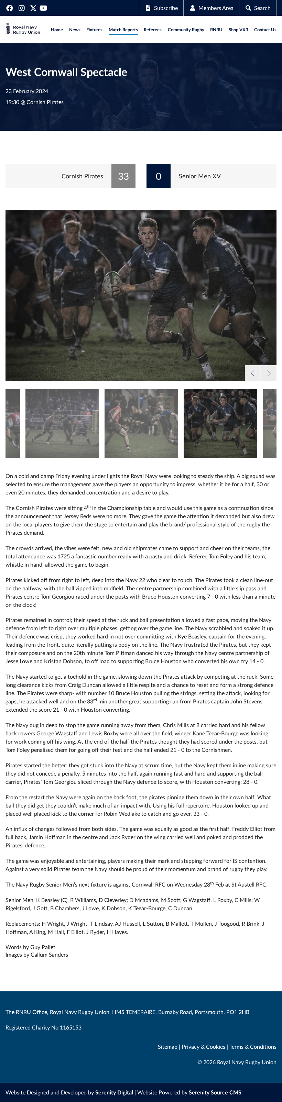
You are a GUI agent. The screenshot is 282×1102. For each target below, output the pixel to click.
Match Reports (123, 29)
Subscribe (166, 7)
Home (57, 29)
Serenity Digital (114, 1092)
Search (262, 7)
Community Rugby (186, 29)
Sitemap (167, 1046)
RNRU (216, 29)
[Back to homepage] (23, 29)
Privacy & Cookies (203, 1046)
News (74, 29)
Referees (153, 29)
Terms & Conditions (252, 1046)
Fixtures (94, 29)
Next (268, 373)
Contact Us (265, 29)
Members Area (216, 7)
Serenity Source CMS (215, 1092)
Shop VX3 (238, 29)
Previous (253, 373)
